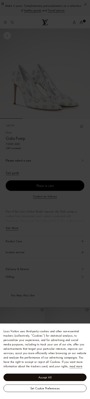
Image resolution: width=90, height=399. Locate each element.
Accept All (45, 377)
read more (76, 366)
